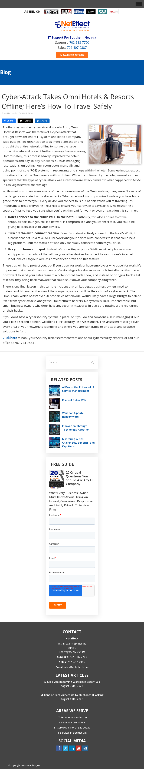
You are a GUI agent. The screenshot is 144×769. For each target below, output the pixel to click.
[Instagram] (85, 748)
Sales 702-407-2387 (73, 54)
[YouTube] (78, 748)
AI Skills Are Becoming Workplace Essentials (72, 681)
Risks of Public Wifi (74, 400)
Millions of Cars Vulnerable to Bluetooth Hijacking (72, 695)
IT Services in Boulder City (72, 732)
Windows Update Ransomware (73, 414)
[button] (139, 4)
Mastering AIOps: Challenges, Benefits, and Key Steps (78, 442)
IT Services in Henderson (72, 717)
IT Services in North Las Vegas (72, 727)
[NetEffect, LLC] (72, 26)
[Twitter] (65, 748)
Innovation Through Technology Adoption (75, 427)
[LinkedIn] (72, 748)
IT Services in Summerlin (72, 722)
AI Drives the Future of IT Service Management (78, 388)
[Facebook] (59, 748)
